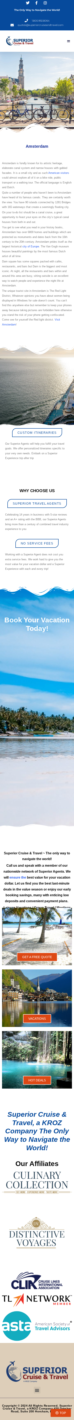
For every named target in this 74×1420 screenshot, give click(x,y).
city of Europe (30, 246)
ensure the (17, 877)
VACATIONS (37, 1018)
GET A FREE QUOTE (37, 957)
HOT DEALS (37, 1080)
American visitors (58, 172)
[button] (68, 41)
